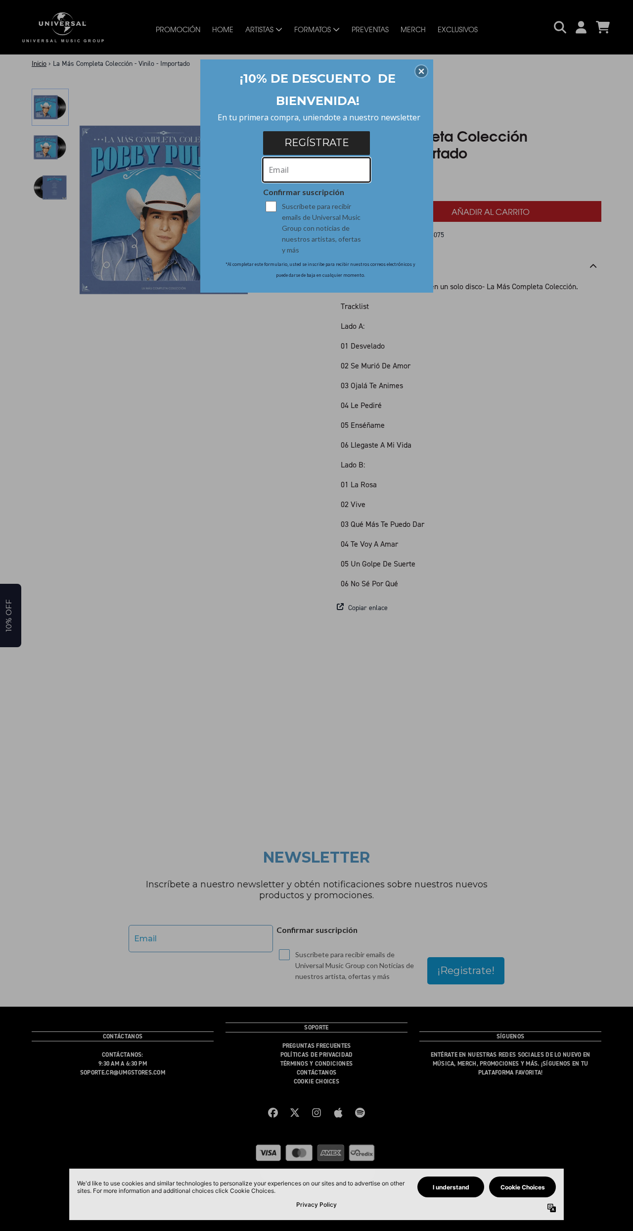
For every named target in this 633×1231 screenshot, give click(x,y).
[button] (421, 71)
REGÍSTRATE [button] (316, 143)
